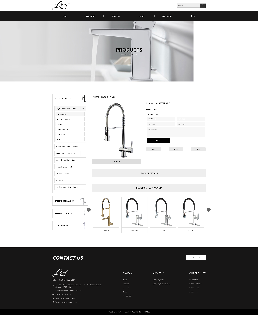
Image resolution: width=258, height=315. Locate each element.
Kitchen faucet (194, 279)
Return (176, 149)
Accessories (193, 292)
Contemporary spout (63, 129)
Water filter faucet (62, 173)
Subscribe (195, 257)
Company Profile (159, 279)
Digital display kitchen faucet (66, 160)
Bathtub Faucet (195, 288)
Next (198, 149)
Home (125, 279)
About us (116, 16)
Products (90, 16)
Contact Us (167, 16)
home (65, 16)
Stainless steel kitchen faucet (67, 187)
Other (58, 139)
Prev (153, 149)
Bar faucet (59, 180)
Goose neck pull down (64, 119)
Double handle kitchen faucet (67, 146)
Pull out (59, 124)
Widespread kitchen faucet (65, 153)
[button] (209, 210)
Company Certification (161, 284)
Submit (158, 140)
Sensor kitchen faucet (64, 167)
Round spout (61, 134)
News (141, 16)
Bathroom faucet (195, 284)
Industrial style (61, 114)
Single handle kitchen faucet (66, 108)
